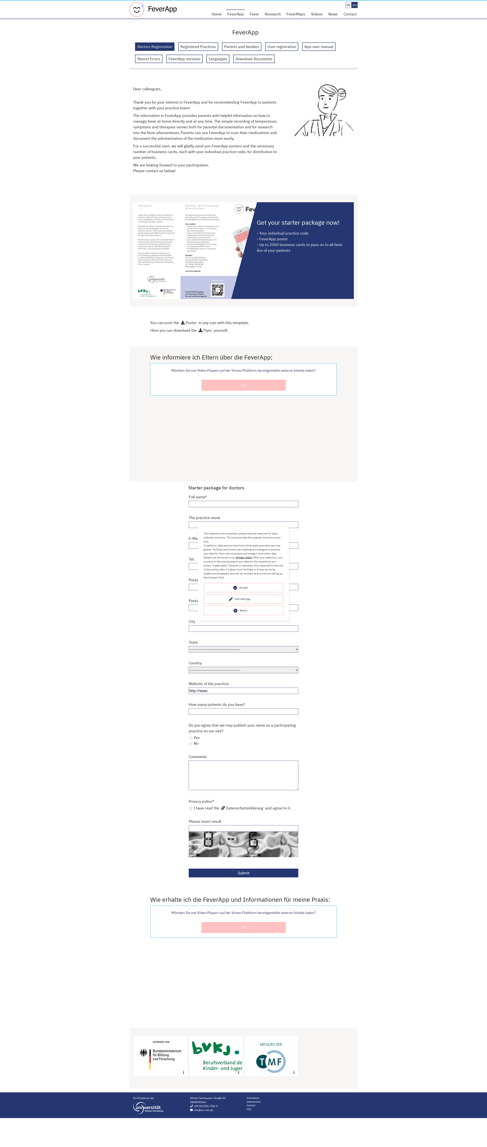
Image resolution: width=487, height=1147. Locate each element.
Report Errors (148, 58)
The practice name (204, 517)
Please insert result (205, 821)
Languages (218, 58)
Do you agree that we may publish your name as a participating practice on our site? (242, 728)
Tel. (192, 559)
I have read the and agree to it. (242, 808)
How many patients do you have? (217, 704)
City (192, 621)
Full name (198, 496)
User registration (281, 46)
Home (217, 14)
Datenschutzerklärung (244, 808)
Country (195, 662)
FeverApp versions (184, 58)
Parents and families (241, 46)
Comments (198, 756)
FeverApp (235, 14)
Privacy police (201, 801)
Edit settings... (243, 599)
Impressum (253, 1098)
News (333, 14)
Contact (350, 14)
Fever (254, 14)
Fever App (153, 9)
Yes (243, 385)
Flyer (207, 330)
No (195, 743)
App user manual (318, 46)
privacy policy (244, 557)
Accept (243, 587)
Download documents (254, 58)
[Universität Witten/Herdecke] (148, 1108)
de (348, 4)
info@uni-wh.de (203, 1110)
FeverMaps (295, 14)
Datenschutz (254, 1101)
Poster (191, 322)
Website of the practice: (209, 683)
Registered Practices (198, 46)
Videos (317, 14)
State (193, 642)
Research (273, 14)
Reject (243, 610)
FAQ (249, 1109)
